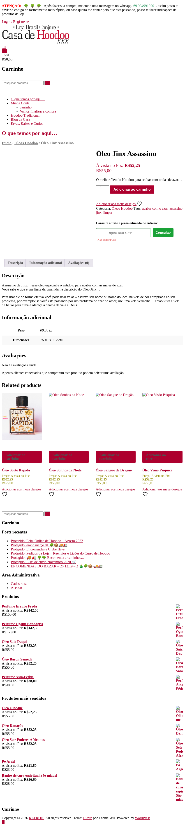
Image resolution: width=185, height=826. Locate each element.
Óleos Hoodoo (26, 143)
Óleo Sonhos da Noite (65, 470)
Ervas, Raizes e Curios (27, 123)
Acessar (16, 588)
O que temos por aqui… (28, 99)
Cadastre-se (19, 584)
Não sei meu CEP (106, 239)
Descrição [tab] (15, 263)
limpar (107, 212)
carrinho (26, 107)
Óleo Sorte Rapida (16, 470)
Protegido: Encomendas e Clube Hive (38, 549)
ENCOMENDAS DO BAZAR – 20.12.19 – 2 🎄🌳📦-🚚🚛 (57, 566)
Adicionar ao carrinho (132, 189)
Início (7, 143)
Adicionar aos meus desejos (116, 204)
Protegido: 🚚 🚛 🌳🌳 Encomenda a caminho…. (47, 557)
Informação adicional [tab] (45, 263)
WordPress (142, 818)
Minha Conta (20, 103)
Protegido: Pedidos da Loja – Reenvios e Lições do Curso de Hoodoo (60, 553)
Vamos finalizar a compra (38, 111)
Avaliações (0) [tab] (78, 263)
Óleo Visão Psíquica (157, 470)
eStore (87, 818)
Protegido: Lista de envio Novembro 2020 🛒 (43, 562)
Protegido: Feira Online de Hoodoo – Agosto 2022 (47, 541)
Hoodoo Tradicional (25, 115)
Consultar (163, 232)
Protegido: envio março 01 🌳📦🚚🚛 (39, 545)
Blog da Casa (20, 119)
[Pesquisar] (47, 83)
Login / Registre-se (15, 22)
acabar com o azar (155, 208)
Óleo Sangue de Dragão (114, 470)
